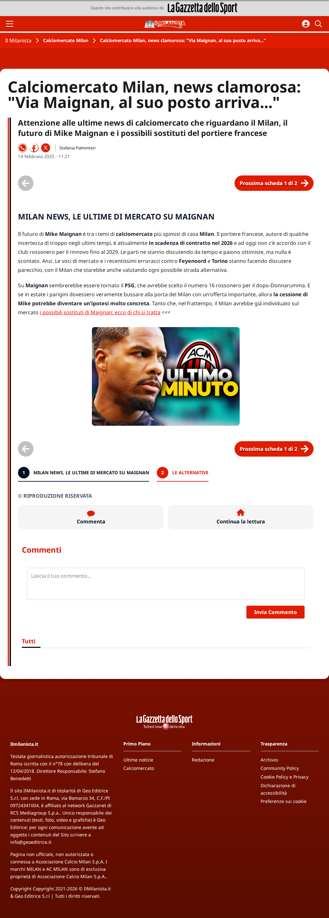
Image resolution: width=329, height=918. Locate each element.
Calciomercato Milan (65, 40)
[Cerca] (319, 23)
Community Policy (280, 768)
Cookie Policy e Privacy (284, 777)
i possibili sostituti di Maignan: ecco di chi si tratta (100, 312)
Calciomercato (138, 768)
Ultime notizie (138, 760)
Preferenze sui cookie (284, 801)
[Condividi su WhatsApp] (22, 147)
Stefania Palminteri (77, 148)
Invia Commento (275, 612)
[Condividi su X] (45, 147)
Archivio (269, 760)
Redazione (203, 760)
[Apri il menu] (9, 23)
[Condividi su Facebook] (34, 147)
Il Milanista (18, 40)
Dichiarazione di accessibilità (278, 789)
